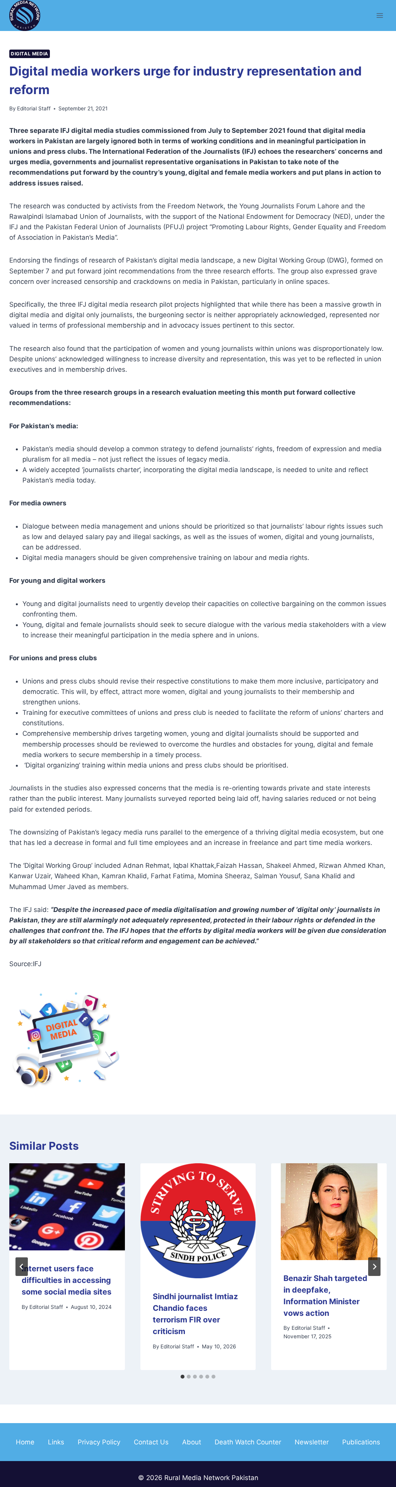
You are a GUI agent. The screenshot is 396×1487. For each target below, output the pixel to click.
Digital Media (29, 54)
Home (25, 1442)
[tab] (182, 1377)
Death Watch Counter (248, 1442)
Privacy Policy (99, 1442)
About (191, 1442)
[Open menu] (379, 15)
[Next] (374, 1266)
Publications (361, 1442)
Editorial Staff (34, 108)
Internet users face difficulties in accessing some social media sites (66, 1280)
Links (56, 1442)
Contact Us (151, 1442)
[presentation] (67, 1207)
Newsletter (312, 1442)
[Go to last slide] (21, 1266)
